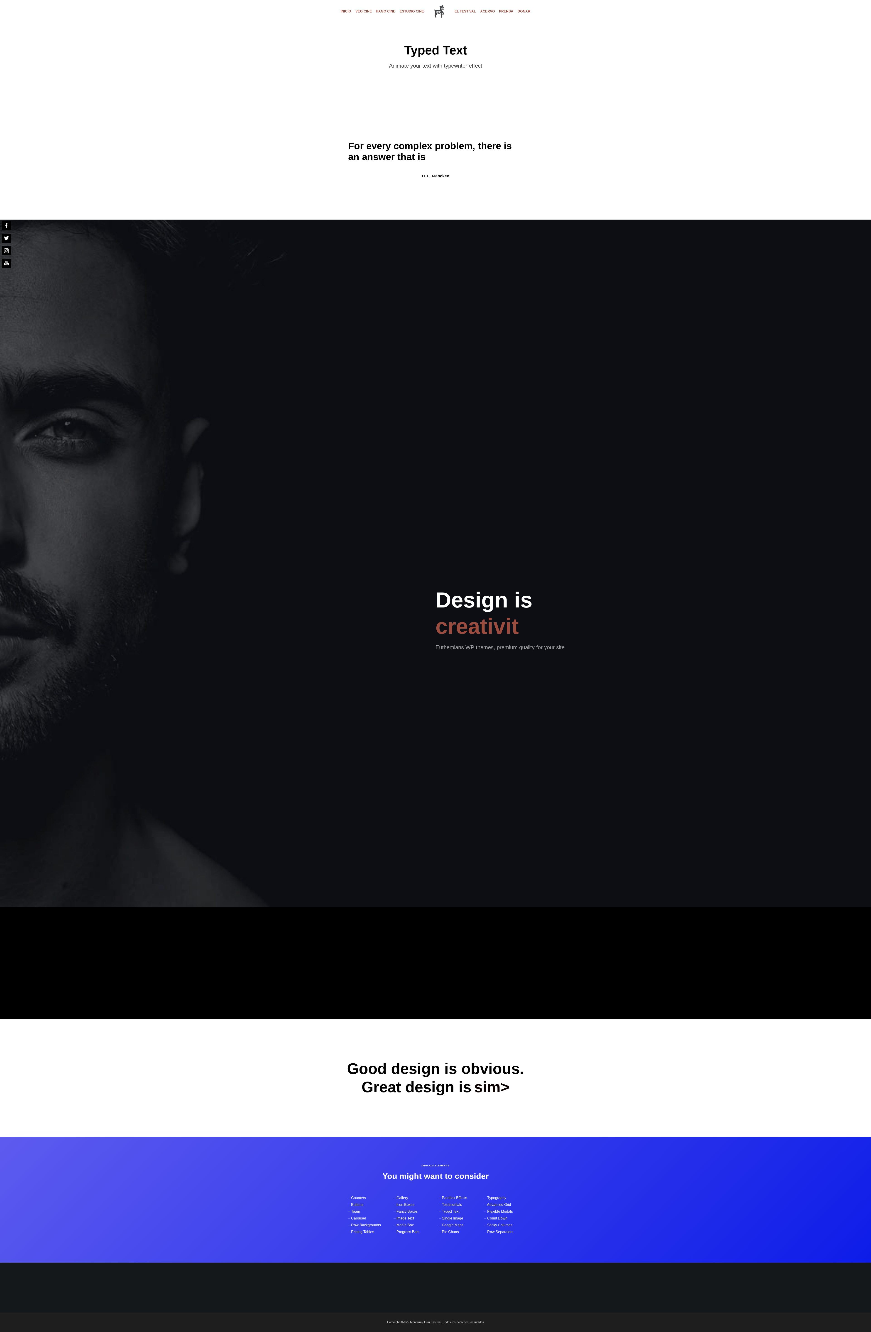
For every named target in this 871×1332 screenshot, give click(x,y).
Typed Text (450, 1211)
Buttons (357, 1205)
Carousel (358, 1218)
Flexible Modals (500, 1211)
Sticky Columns (499, 1225)
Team (355, 1211)
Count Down (497, 1218)
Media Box (405, 1225)
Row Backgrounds (366, 1225)
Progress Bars (407, 1232)
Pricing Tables (362, 1232)
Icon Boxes (405, 1205)
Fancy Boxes (407, 1211)
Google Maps (452, 1225)
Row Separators (500, 1232)
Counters (358, 1198)
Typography (496, 1198)
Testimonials (452, 1205)
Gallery (402, 1198)
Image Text (405, 1218)
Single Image (452, 1218)
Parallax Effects (454, 1198)
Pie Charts (450, 1232)
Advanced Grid (499, 1205)
